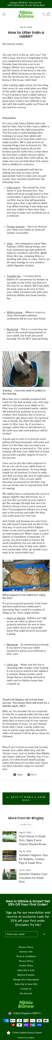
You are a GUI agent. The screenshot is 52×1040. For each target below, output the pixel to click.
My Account (26, 993)
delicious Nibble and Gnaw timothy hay (26, 297)
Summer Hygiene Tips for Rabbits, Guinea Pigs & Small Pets (33, 858)
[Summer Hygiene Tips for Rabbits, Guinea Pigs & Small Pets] (9, 855)
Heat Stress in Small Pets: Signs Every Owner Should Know (32, 840)
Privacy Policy (26, 961)
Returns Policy (26, 947)
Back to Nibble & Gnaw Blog (28, 798)
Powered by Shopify (26, 1037)
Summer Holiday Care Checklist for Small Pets (33, 877)
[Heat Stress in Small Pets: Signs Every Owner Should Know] (9, 836)
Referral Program (26, 974)
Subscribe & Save (26, 970)
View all (26, 824)
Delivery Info (25, 951)
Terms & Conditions (26, 956)
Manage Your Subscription (26, 979)
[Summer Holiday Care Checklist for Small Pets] (9, 874)
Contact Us (25, 988)
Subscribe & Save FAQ (26, 984)
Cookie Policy (26, 965)
